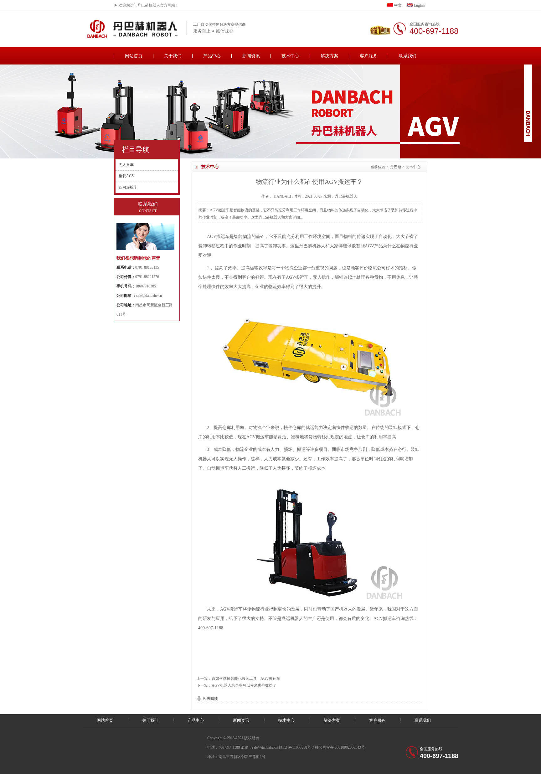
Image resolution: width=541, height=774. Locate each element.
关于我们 (173, 56)
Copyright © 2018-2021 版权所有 (233, 738)
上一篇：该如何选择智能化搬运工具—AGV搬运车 (238, 678)
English (419, 5)
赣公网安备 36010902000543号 (340, 747)
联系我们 (407, 56)
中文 (397, 5)
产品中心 (212, 56)
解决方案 (329, 56)
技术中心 (290, 56)
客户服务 (368, 56)
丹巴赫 (395, 167)
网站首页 (133, 56)
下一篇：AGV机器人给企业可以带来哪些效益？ (236, 685)
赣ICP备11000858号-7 (296, 747)
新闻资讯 (251, 56)
